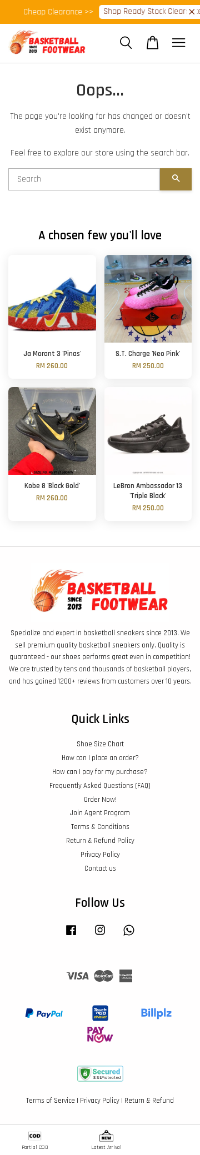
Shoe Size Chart (100, 744)
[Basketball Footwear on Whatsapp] (129, 935)
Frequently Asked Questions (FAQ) (100, 785)
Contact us (100, 868)
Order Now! (100, 799)
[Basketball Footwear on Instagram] (100, 935)
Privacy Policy (100, 854)
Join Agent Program (100, 812)
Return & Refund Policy (100, 840)
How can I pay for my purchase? (100, 771)
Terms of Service (50, 1100)
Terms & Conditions (100, 826)
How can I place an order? (100, 758)
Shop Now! (164, 11)
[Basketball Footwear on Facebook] (71, 935)
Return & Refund (149, 1100)
